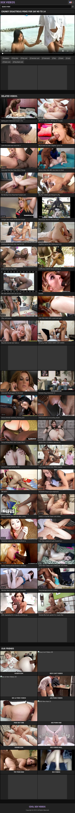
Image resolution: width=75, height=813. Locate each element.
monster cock (35, 58)
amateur (6, 58)
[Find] (72, 6)
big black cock (19, 62)
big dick (15, 58)
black (61, 58)
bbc (55, 58)
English (71, 2)
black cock (7, 62)
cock (68, 58)
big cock (24, 58)
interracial (47, 58)
